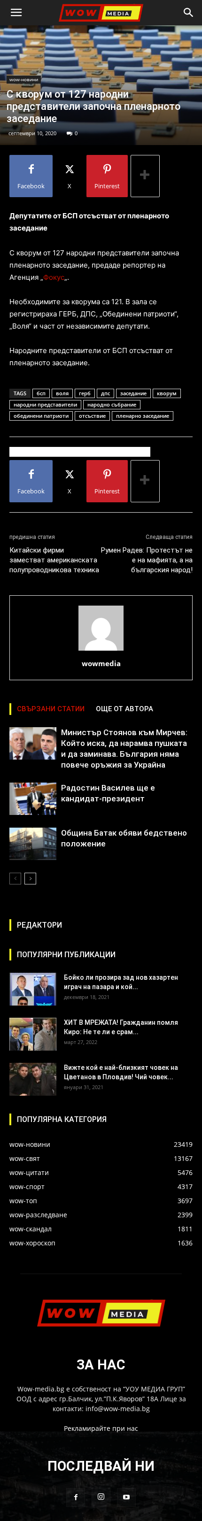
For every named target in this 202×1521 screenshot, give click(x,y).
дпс (105, 393)
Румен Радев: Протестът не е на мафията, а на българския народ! (147, 560)
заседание (133, 393)
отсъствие (92, 415)
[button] (16, 12)
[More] (145, 176)
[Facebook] (75, 1497)
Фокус (53, 277)
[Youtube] (126, 1497)
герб (85, 393)
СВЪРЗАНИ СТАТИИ (51, 709)
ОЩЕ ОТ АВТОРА (124, 709)
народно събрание (111, 404)
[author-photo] (101, 650)
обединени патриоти (41, 415)
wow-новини (23, 79)
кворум (167, 393)
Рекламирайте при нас (101, 1428)
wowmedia (101, 663)
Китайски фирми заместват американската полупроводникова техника (54, 560)
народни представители (45, 404)
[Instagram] (101, 1497)
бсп (41, 393)
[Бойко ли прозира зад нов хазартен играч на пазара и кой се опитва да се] (32, 989)
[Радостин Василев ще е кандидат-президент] (32, 799)
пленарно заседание (142, 415)
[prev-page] (15, 878)
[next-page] (30, 878)
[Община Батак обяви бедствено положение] (32, 844)
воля (62, 393)
